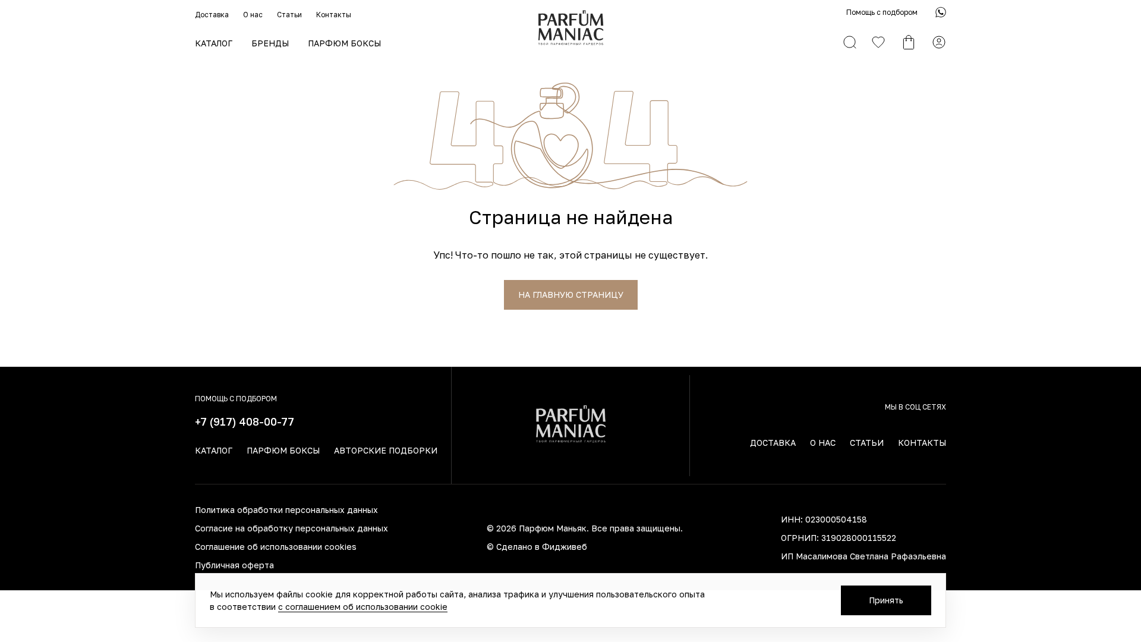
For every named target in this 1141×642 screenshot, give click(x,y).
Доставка (212, 14)
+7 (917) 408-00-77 (244, 421)
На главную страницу (570, 294)
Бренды (270, 43)
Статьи (289, 14)
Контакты (333, 14)
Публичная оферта (234, 565)
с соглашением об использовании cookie (362, 607)
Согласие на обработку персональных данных (291, 528)
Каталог (213, 43)
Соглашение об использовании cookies (276, 547)
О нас (253, 14)
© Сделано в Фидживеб (537, 547)
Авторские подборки (385, 450)
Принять (886, 600)
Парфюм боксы (344, 43)
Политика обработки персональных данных (286, 510)
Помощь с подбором (882, 12)
